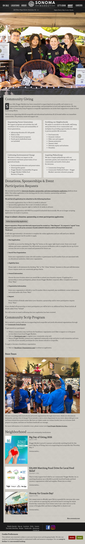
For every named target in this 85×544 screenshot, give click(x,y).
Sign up (20, 526)
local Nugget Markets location (57, 426)
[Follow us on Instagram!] (53, 529)
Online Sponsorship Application (16, 221)
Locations (15, 5)
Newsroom (36, 528)
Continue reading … (34, 451)
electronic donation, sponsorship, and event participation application (44, 191)
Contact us (36, 530)
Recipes (21, 528)
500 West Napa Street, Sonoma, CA (24, 10)
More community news (73, 518)
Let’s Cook (61, 5)
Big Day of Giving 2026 (40, 437)
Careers (79, 5)
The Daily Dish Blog (12, 528)
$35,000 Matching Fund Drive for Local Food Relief (51, 469)
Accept (80, 537)
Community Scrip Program (17, 324)
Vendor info (28, 528)
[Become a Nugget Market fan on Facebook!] (48, 529)
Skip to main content (7, 1)
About (70, 5)
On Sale (6, 5)
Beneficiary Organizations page (24, 348)
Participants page (20, 336)
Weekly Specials (12, 526)
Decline (72, 537)
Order (23, 5)
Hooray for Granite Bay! (41, 493)
